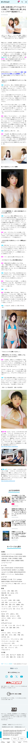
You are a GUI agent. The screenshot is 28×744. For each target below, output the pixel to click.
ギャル (20, 608)
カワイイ (6, 618)
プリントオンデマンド (7, 583)
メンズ (5, 657)
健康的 (20, 604)
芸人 (4, 647)
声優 (21, 635)
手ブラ (5, 655)
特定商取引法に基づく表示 (7, 727)
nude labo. (4, 585)
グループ (20, 625)
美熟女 (5, 616)
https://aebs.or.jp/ (4, 719)
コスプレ (6, 591)
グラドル (6, 632)
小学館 (9, 558)
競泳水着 (5, 593)
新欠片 (8, 560)
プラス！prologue (17, 579)
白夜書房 (17, 560)
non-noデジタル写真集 (7, 572)
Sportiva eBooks (19, 574)
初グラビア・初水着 (17, 655)
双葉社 (22, 560)
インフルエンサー (8, 643)
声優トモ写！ (17, 583)
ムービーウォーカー (6, 562)
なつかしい (15, 616)
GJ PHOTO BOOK (6, 570)
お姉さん (14, 614)
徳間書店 (3, 560)
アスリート (13, 647)
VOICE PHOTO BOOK (16, 581)
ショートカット (15, 602)
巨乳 (17, 600)
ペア (4, 625)
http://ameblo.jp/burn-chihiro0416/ (9, 446)
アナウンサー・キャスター (10, 641)
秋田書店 (3, 554)
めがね (15, 593)
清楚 (4, 620)
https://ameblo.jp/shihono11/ (8, 480)
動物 (13, 657)
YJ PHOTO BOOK (18, 568)
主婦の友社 (4, 558)
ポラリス (23, 583)
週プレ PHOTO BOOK (7, 568)
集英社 (24, 556)
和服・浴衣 (6, 595)
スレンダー (6, 600)
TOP (2, 663)
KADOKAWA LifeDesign (7, 556)
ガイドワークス (11, 554)
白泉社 (12, 560)
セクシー (17, 618)
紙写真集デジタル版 (6, 579)
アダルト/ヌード (5, 649)
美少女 (5, 614)
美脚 (4, 604)
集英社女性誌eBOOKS (20, 572)
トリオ (12, 625)
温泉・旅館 (14, 627)
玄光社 (16, 556)
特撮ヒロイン (6, 645)
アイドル (16, 632)
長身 (12, 604)
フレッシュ (6, 606)
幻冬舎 (20, 556)
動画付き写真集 (5, 581)
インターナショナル (8, 608)
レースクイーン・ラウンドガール (12, 639)
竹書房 (20, 558)
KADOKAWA (19, 554)
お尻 (4, 602)
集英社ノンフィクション (7, 574)
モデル (13, 635)
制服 (14, 591)
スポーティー (17, 606)
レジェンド (18, 645)
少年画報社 (15, 558)
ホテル (5, 627)
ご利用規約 (4, 724)
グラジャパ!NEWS (8, 663)
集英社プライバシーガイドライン (15, 724)
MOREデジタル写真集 (18, 570)
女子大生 (5, 637)
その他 (20, 657)
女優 (4, 635)
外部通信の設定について (20, 727)
